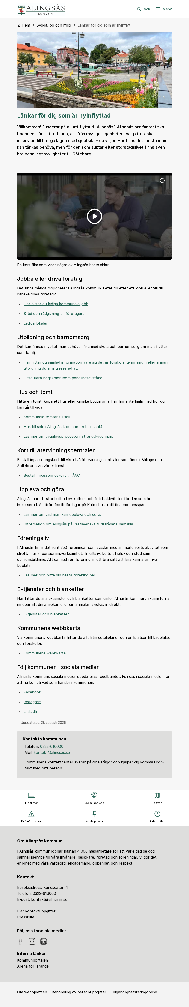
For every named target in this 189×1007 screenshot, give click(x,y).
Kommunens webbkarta (45, 653)
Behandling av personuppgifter (79, 992)
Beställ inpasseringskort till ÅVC (52, 475)
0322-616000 (51, 746)
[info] (162, 181)
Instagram (32, 701)
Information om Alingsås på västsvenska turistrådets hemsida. (79, 524)
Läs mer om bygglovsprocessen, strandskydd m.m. (68, 436)
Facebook (32, 692)
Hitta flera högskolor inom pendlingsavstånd (63, 378)
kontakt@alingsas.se (52, 752)
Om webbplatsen (32, 992)
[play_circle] (94, 216)
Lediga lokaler (36, 323)
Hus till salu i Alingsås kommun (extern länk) (63, 426)
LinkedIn (31, 711)
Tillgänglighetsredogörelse (134, 992)
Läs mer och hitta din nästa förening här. (60, 575)
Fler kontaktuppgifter (36, 911)
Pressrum (25, 917)
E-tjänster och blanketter (46, 614)
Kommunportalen (32, 960)
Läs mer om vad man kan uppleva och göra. (62, 514)
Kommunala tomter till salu (47, 417)
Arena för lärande (33, 966)
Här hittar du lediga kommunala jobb (56, 303)
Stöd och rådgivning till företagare (54, 313)
